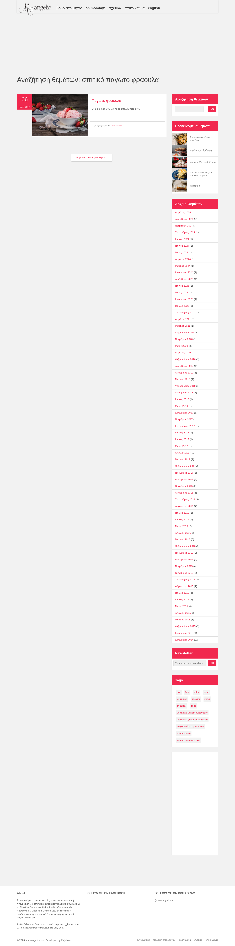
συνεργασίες (143, 939)
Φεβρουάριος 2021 (185, 332)
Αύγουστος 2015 (184, 586)
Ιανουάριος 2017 (184, 472)
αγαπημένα (185, 939)
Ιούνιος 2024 (182, 245)
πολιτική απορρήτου (164, 939)
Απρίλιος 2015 (183, 612)
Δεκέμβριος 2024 (184, 219)
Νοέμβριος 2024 (184, 225)
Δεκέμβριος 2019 (184, 366)
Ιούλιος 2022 (182, 305)
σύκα (193, 705)
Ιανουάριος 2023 (184, 299)
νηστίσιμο (182, 699)
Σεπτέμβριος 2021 (185, 312)
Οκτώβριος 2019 (184, 372)
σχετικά (198, 939)
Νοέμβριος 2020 (184, 339)
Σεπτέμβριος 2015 (185, 579)
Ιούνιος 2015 (182, 599)
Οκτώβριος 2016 (184, 492)
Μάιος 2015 (181, 606)
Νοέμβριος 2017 (184, 419)
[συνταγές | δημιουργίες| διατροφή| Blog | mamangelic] (35, 9)
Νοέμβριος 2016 (184, 486)
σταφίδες (181, 705)
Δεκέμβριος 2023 (184, 279)
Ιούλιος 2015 (182, 592)
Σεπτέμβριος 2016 (185, 499)
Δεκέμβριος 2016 (184, 479)
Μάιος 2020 (181, 345)
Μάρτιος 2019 (182, 379)
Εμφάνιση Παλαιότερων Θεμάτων (91, 157)
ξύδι (187, 692)
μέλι (179, 692)
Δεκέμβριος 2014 (184, 639)
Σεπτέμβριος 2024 (185, 232)
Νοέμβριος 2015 (184, 566)
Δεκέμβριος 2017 (184, 412)
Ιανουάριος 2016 (184, 552)
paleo (197, 692)
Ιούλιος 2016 (182, 512)
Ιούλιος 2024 (182, 239)
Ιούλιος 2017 (182, 432)
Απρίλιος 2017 (183, 452)
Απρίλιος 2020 (183, 352)
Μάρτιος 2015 (182, 619)
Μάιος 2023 (181, 292)
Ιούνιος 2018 (182, 399)
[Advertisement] (117, 50)
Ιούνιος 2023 (182, 285)
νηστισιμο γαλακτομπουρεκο (192, 719)
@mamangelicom (164, 900)
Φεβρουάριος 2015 (185, 626)
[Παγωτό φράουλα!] (60, 135)
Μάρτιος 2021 (182, 325)
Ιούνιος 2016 (182, 519)
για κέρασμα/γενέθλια (102, 126)
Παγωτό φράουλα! (107, 100)
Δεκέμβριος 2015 (184, 559)
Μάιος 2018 (181, 406)
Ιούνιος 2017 (182, 439)
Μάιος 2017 (181, 446)
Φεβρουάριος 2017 (185, 466)
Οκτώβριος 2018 (184, 392)
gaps (206, 692)
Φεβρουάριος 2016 (185, 546)
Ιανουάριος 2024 (184, 272)
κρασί (207, 699)
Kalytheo (66, 940)
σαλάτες (195, 699)
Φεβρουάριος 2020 (185, 359)
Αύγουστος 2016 (184, 506)
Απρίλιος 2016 (183, 532)
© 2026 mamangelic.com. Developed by (39, 940)
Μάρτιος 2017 (182, 459)
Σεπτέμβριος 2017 (185, 426)
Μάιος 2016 (181, 526)
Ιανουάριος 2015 (184, 633)
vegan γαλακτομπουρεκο (190, 726)
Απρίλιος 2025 (183, 212)
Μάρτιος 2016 (182, 539)
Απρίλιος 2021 (183, 319)
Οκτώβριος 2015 (184, 572)
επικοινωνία (212, 939)
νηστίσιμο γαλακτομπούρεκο (192, 712)
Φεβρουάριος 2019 (185, 385)
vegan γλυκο (184, 733)
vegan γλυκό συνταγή (188, 740)
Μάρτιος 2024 (182, 265)
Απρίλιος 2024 (183, 259)
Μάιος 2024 (181, 252)
